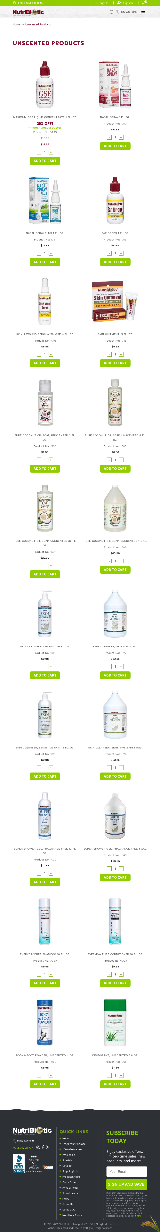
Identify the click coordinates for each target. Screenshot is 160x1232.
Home (16, 24)
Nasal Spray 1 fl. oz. (115, 117)
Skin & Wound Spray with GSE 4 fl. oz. (45, 334)
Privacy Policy (70, 1187)
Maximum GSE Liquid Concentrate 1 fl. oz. (45, 117)
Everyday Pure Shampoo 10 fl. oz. (45, 954)
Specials (67, 1160)
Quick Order (69, 1182)
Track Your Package (74, 1144)
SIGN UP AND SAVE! (127, 1184)
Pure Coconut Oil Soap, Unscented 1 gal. (115, 540)
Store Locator (70, 1193)
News (65, 1198)
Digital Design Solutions (99, 1228)
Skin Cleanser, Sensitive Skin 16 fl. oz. (45, 747)
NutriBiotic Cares (72, 1215)
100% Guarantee (72, 1149)
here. (139, 1215)
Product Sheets (71, 1176)
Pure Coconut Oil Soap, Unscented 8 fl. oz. (115, 437)
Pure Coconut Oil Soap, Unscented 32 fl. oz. (45, 543)
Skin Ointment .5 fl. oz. (115, 334)
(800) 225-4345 (25, 1140)
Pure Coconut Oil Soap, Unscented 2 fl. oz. (44, 437)
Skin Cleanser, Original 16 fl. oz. (45, 646)
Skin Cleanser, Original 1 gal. (115, 646)
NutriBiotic (65, 1224)
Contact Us (68, 1209)
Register (128, 3)
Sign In (104, 3)
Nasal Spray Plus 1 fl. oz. (45, 233)
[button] (47, 1168)
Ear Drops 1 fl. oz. (115, 233)
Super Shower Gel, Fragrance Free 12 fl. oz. (45, 851)
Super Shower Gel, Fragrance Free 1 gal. (115, 848)
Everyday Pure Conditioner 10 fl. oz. (115, 954)
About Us (67, 1204)
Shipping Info (70, 1171)
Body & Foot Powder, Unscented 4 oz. (45, 1055)
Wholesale (68, 1155)
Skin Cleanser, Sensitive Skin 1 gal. (115, 747)
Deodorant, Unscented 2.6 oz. (115, 1055)
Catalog (66, 1165)
